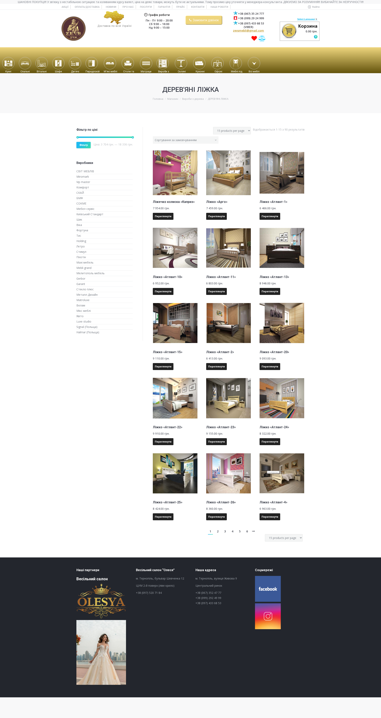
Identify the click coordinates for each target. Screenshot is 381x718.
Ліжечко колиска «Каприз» (174, 202)
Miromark (82, 176)
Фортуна (82, 230)
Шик (79, 219)
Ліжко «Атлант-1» (273, 202)
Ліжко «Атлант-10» (167, 277)
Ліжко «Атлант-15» (167, 352)
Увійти (315, 6)
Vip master (83, 182)
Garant (80, 284)
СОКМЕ (81, 203)
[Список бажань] (254, 38)
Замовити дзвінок (206, 20)
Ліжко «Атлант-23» (221, 427)
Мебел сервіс (85, 209)
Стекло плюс (85, 289)
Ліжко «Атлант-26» (221, 502)
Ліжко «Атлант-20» (274, 352)
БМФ (79, 198)
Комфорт (82, 187)
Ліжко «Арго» (216, 202)
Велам (80, 305)
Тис (78, 235)
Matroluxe (82, 300)
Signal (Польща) (86, 327)
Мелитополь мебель (90, 273)
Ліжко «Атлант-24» (274, 427)
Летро (80, 246)
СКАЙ (80, 193)
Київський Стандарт (89, 214)
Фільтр (83, 144)
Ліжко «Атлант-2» (220, 352)
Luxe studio (83, 321)
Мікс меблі (83, 311)
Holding (81, 241)
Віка (79, 225)
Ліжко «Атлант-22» (167, 427)
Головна (158, 99)
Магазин (172, 99)
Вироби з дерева (193, 99)
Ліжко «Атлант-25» (167, 502)
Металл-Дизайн (87, 295)
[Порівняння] (262, 38)
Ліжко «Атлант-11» (221, 277)
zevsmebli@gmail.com (248, 30)
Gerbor (80, 278)
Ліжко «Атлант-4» (273, 502)
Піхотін (81, 257)
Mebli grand (83, 268)
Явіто (80, 316)
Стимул (81, 252)
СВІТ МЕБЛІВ (85, 171)
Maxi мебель (84, 262)
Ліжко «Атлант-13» (274, 277)
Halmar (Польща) (87, 332)
